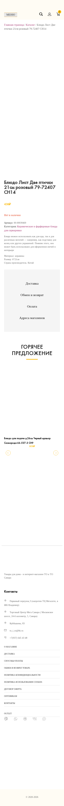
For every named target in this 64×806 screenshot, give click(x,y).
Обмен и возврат (32, 295)
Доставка (32, 283)
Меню (10, 14)
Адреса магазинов (32, 318)
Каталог (30, 24)
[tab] (32, 283)
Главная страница (14, 24)
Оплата (32, 306)
